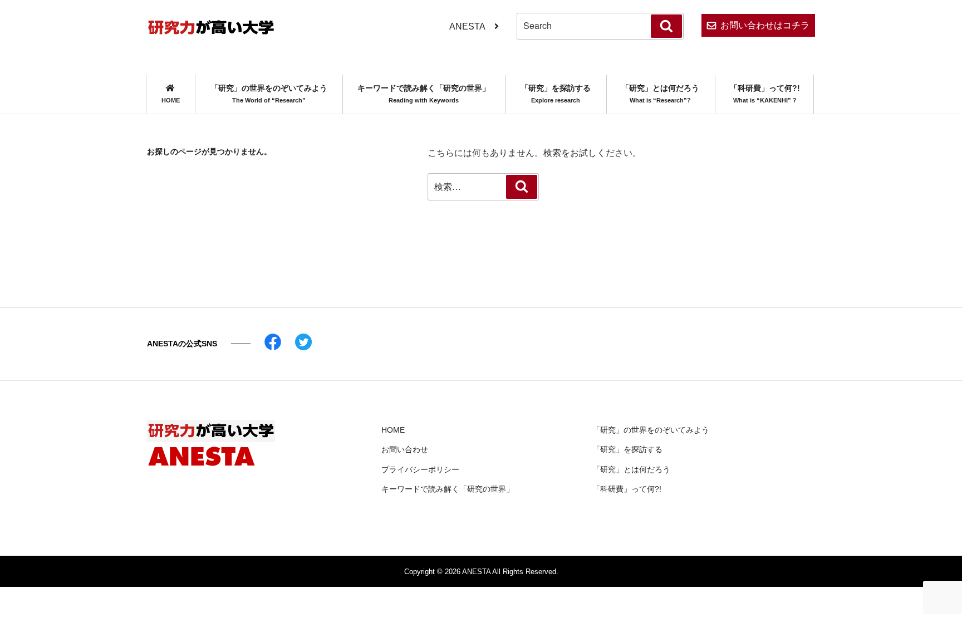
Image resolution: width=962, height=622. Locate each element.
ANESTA (467, 26)
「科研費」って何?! (765, 94)
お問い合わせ (404, 449)
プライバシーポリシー (420, 469)
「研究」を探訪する (556, 94)
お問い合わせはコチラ (764, 25)
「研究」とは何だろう (660, 94)
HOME (393, 429)
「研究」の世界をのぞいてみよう (268, 94)
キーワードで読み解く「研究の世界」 (423, 94)
